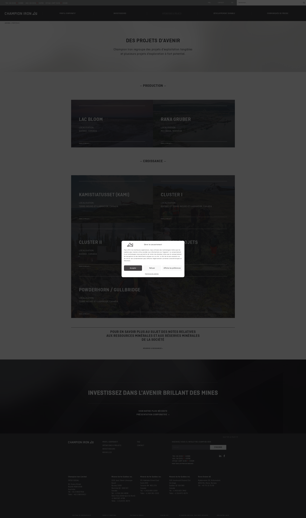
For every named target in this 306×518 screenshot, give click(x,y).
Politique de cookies (152, 274)
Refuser (152, 268)
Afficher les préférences (172, 268)
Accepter (133, 268)
